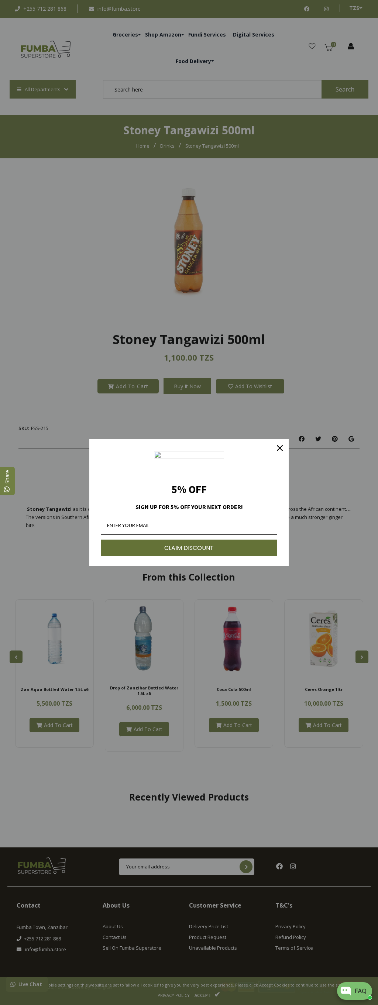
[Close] (280, 448)
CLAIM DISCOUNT (189, 548)
